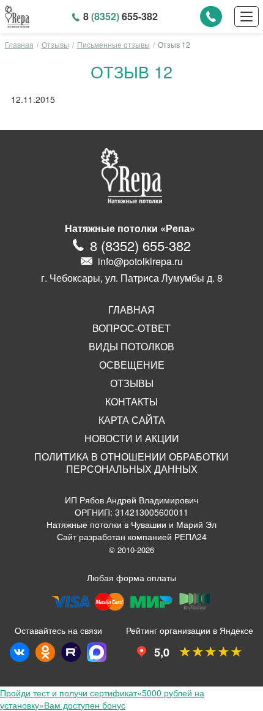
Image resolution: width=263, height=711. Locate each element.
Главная (19, 44)
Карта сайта (131, 420)
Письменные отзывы (113, 44)
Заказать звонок (211, 16)
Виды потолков (131, 346)
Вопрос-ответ (131, 328)
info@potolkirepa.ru (140, 261)
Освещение (132, 365)
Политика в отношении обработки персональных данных (131, 463)
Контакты (131, 402)
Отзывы (55, 44)
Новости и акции (131, 438)
